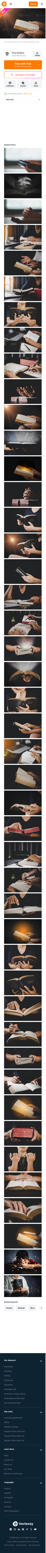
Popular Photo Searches (14, 1434)
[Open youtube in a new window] (34, 1528)
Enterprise (8, 1379)
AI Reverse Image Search (15, 1392)
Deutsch (7, 1501)
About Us (8, 1463)
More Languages (11, 1509)
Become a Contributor (13, 1472)
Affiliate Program (11, 1425)
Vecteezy (8, 1370)
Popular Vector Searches (14, 1430)
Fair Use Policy (34, 1544)
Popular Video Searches (14, 1439)
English (7, 1487)
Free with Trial (23, 64)
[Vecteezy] (4, 4)
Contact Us (8, 1458)
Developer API (10, 1388)
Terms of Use (9, 1544)
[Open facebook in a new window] (10, 1528)
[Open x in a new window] (30, 1528)
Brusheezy (8, 1365)
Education (8, 1383)
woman (21, 1306)
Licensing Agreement (13, 1416)
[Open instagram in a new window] (14, 1528)
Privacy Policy (21, 1544)
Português (8, 1496)
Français (7, 1505)
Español (7, 1491)
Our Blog (8, 1468)
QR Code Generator (12, 1401)
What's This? (28, 94)
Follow (37, 55)
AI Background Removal (14, 1397)
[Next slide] (36, 1307)
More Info (10, 98)
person (9, 1306)
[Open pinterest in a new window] (22, 1528)
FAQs (6, 1454)
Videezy (7, 1374)
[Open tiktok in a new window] (26, 1528)
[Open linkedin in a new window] (18, 1528)
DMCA (6, 1421)
